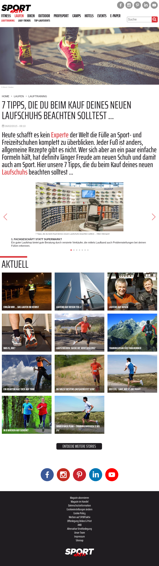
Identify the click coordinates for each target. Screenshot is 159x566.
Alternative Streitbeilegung (79, 528)
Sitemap (79, 540)
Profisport (61, 15)
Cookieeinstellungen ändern (79, 509)
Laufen (19, 15)
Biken (31, 15)
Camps (76, 15)
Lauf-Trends (24, 20)
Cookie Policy (79, 513)
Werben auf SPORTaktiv (79, 517)
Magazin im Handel (79, 501)
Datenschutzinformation (79, 505)
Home (5, 96)
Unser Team (79, 532)
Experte (60, 135)
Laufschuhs (14, 172)
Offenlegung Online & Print (79, 520)
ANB (80, 524)
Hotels (89, 15)
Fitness (6, 15)
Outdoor (44, 15)
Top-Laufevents (42, 20)
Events (102, 15)
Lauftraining (8, 20)
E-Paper (115, 15)
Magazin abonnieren (79, 497)
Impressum (79, 536)
